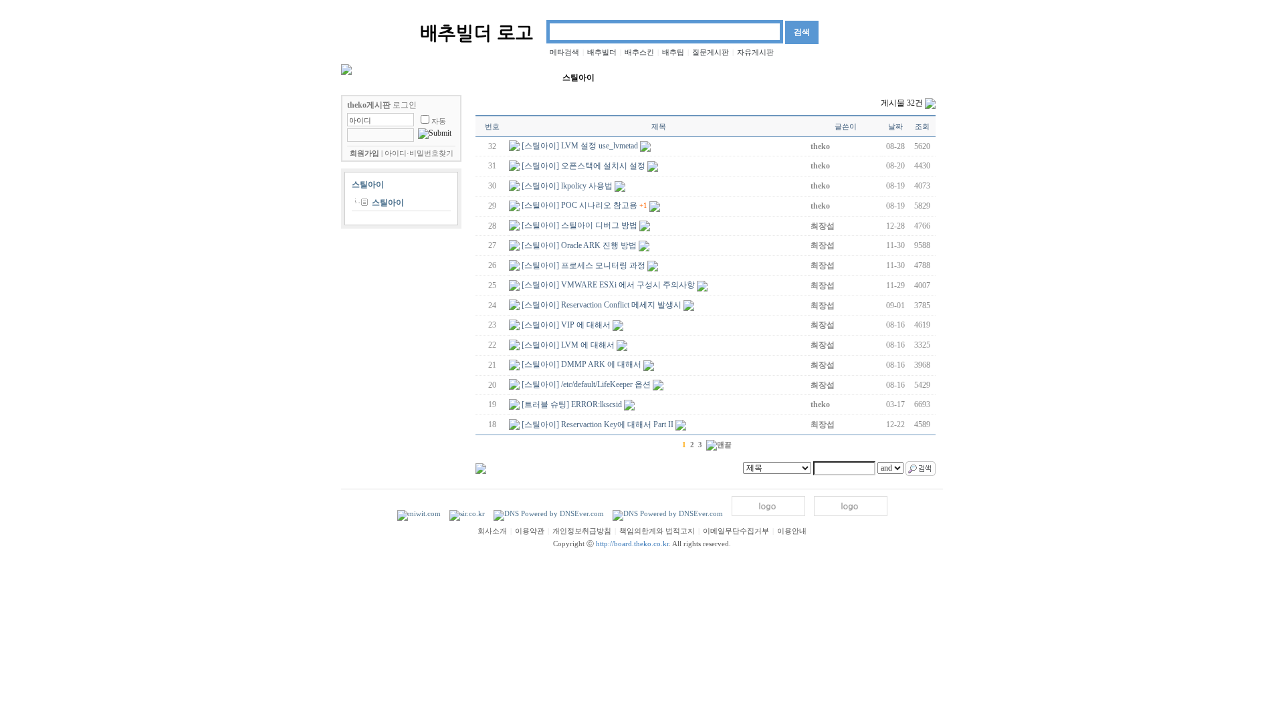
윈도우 (829, 77)
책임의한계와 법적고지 (657, 531)
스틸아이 (578, 77)
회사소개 (492, 531)
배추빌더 (602, 52)
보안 (364, 77)
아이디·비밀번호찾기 (419, 153)
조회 (922, 126)
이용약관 (529, 531)
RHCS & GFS (688, 77)
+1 (643, 205)
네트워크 (405, 77)
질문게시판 (710, 52)
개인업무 (921, 77)
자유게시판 (755, 52)
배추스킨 (639, 52)
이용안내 (792, 531)
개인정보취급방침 (581, 531)
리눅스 (789, 77)
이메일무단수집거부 (736, 531)
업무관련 (873, 77)
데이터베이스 (461, 77)
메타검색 (564, 52)
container (632, 77)
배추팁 (673, 52)
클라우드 (745, 77)
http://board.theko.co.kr (632, 544)
